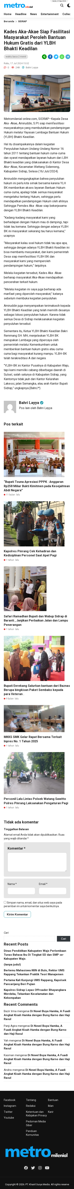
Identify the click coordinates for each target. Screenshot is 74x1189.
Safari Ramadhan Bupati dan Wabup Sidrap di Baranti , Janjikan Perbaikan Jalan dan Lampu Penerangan (36, 621)
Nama (12, 883)
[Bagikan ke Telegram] (67, 57)
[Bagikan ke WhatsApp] (61, 56)
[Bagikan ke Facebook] (50, 57)
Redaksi (30, 1105)
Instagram (10, 1105)
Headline (20, 14)
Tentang (31, 1100)
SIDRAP (22, 21)
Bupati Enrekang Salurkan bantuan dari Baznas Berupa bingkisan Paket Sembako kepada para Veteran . (37, 690)
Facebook (9, 1100)
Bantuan (53, 1100)
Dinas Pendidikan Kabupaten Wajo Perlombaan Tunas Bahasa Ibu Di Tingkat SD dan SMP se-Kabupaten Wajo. (35, 954)
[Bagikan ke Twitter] (56, 57)
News (33, 14)
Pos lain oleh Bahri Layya (35, 408)
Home (7, 14)
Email (43, 883)
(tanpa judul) (12, 964)
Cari (6, 932)
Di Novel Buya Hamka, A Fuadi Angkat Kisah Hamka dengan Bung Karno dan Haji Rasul (37, 1015)
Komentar (16, 848)
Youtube (9, 1117)
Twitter (8, 1111)
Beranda (9, 21)
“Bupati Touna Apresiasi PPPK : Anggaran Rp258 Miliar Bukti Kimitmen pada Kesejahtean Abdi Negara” (37, 486)
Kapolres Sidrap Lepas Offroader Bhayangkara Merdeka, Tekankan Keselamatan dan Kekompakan (35, 994)
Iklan (51, 1105)
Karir (51, 1111)
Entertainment (50, 14)
